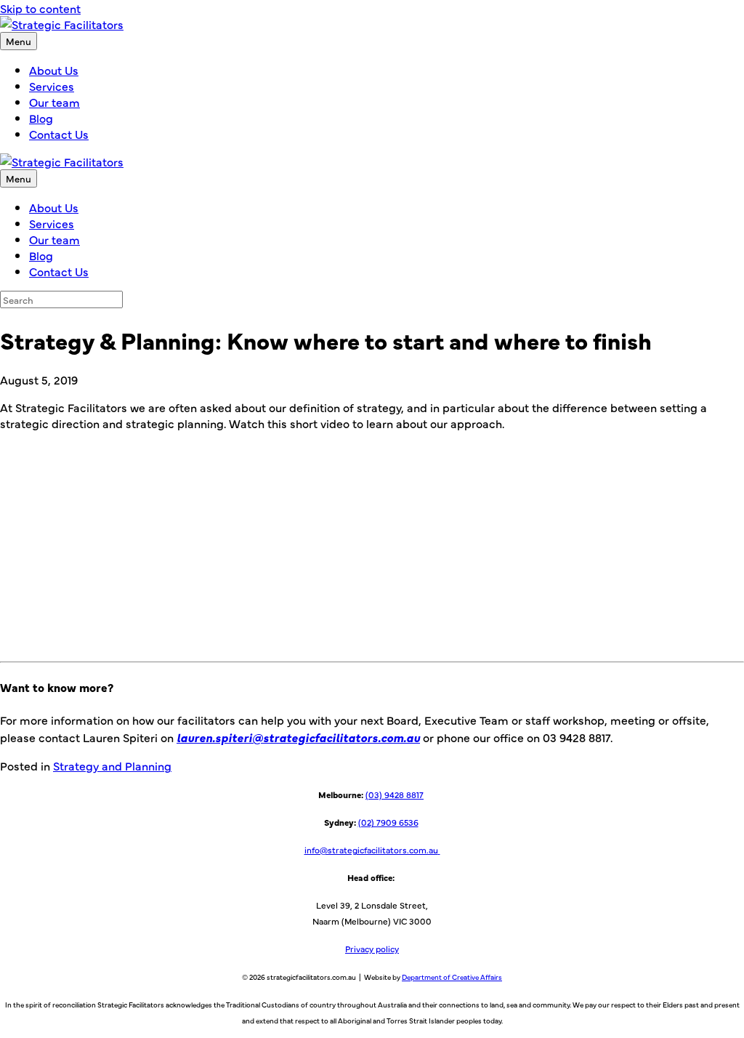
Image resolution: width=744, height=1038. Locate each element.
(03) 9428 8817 (394, 794)
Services (51, 86)
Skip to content (40, 8)
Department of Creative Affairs (452, 977)
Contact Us (59, 134)
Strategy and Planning (112, 765)
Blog (41, 118)
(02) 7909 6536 (388, 822)
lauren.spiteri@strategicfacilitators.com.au (298, 737)
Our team (54, 102)
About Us (53, 70)
